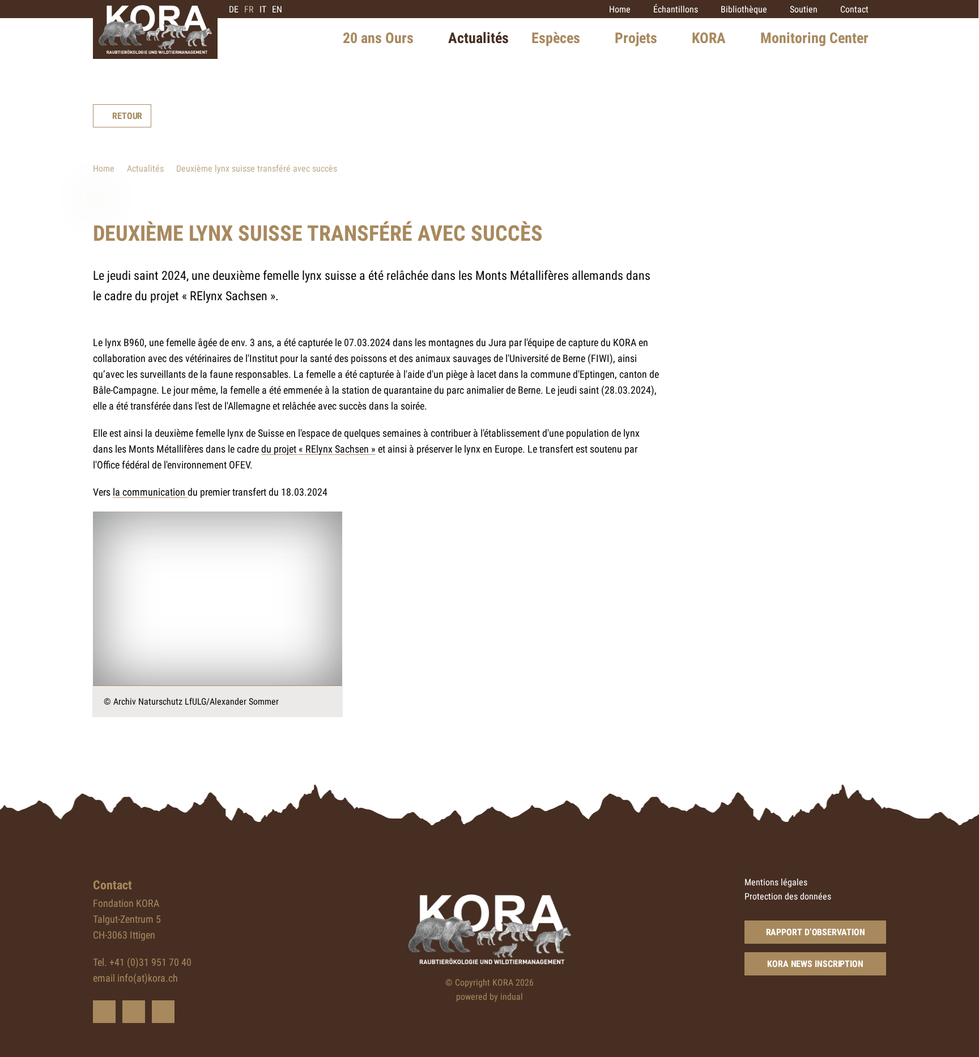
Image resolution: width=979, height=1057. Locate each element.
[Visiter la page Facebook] (133, 1011)
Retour (127, 115)
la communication (150, 492)
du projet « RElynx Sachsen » (318, 449)
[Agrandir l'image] (217, 599)
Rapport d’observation (815, 932)
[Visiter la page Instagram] (163, 1011)
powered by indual (489, 996)
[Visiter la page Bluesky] (104, 1011)
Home (103, 168)
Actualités (145, 168)
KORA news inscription (815, 963)
